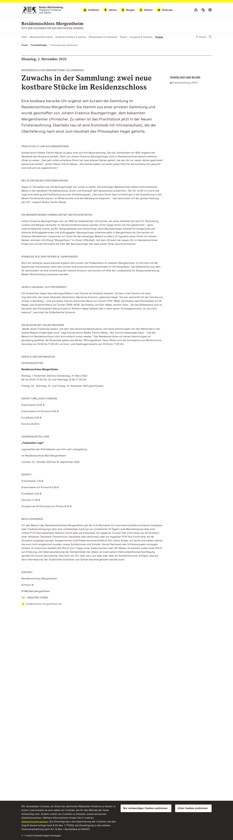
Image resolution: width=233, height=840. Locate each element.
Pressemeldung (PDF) (185, 82)
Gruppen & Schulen (141, 36)
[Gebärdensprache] (203, 10)
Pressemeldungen (39, 45)
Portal (202, 36)
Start (24, 36)
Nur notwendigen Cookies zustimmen (145, 808)
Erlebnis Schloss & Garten (70, 36)
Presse (159, 36)
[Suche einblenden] (210, 36)
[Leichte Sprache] (196, 10)
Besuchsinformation (41, 36)
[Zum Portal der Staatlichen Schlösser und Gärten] (42, 9)
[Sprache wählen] (210, 10)
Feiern (123, 36)
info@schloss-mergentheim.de (43, 603)
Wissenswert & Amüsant (103, 36)
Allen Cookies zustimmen (193, 808)
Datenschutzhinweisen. (35, 821)
